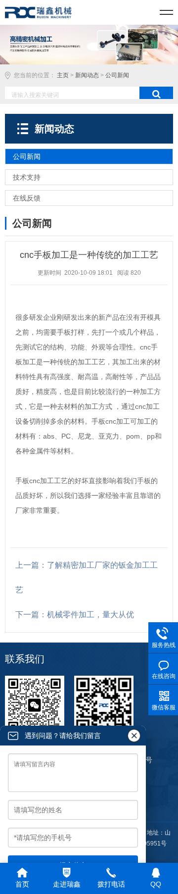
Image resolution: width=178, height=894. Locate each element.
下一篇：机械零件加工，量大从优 (74, 614)
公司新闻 (117, 75)
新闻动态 (87, 75)
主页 (63, 75)
